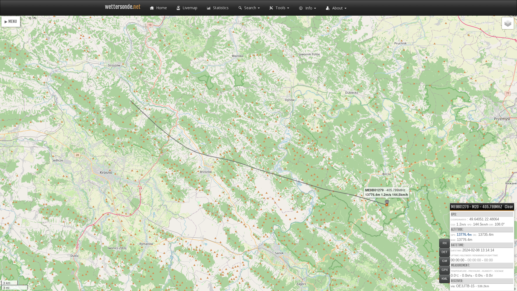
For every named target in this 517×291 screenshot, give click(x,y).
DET (445, 252)
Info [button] (308, 8)
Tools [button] (280, 7)
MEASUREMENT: (460, 265)
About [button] (337, 8)
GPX (445, 269)
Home (161, 7)
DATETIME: (457, 245)
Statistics (220, 7)
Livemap (189, 7)
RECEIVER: (457, 281)
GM (444, 260)
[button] (387, 205)
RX (445, 243)
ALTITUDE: (457, 229)
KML (445, 278)
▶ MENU (11, 21)
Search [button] (250, 7)
